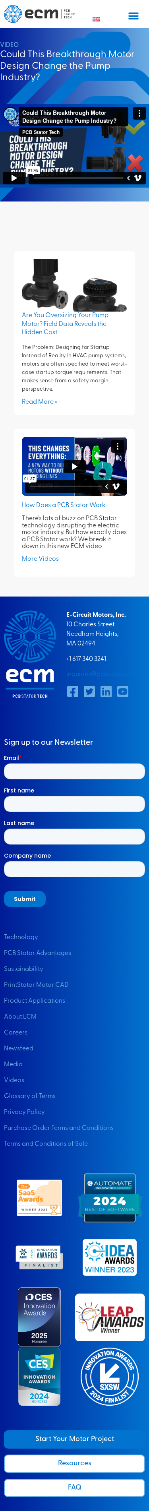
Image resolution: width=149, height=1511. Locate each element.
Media (13, 1065)
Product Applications (34, 1001)
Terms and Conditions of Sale (46, 1144)
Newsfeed (18, 1049)
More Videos (40, 559)
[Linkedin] (106, 691)
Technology (21, 937)
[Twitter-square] (89, 691)
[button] (133, 15)
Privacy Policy (24, 1112)
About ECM (20, 1017)
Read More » (39, 402)
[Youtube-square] (122, 691)
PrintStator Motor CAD (36, 985)
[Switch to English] (96, 19)
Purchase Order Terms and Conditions (59, 1128)
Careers (15, 1033)
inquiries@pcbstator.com (102, 674)
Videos (14, 1080)
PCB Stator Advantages (37, 953)
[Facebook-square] (72, 691)
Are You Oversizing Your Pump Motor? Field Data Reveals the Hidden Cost (65, 324)
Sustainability (23, 969)
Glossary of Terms (30, 1096)
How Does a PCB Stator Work (63, 505)
